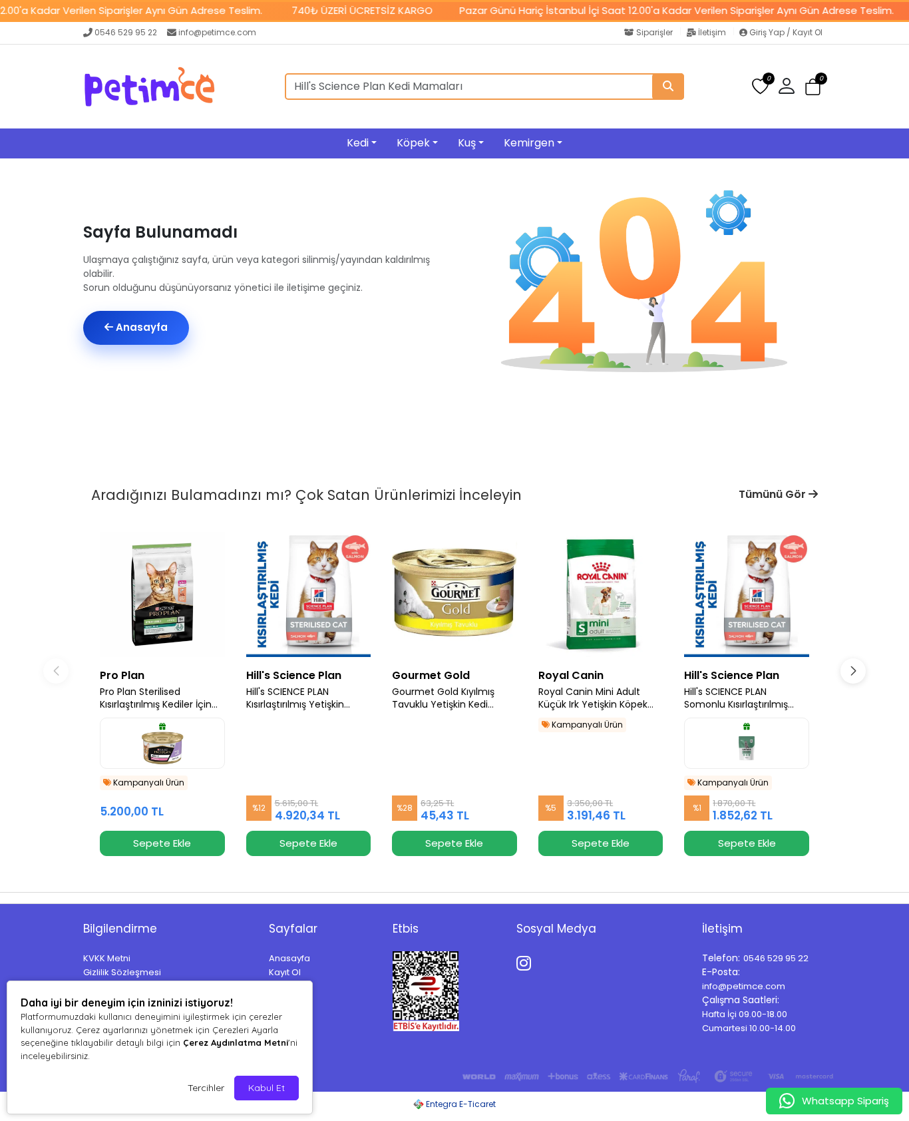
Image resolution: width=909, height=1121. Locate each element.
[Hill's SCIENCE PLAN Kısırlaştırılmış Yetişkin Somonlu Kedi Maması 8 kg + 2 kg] (308, 594)
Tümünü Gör (774, 494)
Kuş (467, 142)
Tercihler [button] (206, 1088)
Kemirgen (529, 142)
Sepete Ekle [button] (162, 843)
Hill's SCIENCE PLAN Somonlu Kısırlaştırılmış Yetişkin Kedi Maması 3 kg (743, 698)
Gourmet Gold (431, 675)
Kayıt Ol (285, 972)
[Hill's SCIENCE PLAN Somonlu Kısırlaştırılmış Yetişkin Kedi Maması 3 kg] (746, 594)
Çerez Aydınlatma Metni (235, 1042)
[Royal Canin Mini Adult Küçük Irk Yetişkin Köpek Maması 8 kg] (600, 594)
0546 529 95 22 (125, 32)
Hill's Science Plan (293, 675)
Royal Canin (571, 675)
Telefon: (721, 958)
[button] (813, 87)
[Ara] (668, 86)
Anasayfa (140, 327)
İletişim (712, 32)
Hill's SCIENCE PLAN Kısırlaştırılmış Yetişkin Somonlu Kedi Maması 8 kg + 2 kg (308, 698)
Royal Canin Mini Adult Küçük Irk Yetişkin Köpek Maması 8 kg (592, 698)
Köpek (413, 142)
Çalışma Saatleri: (740, 1000)
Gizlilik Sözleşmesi (122, 972)
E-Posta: (721, 972)
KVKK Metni (106, 958)
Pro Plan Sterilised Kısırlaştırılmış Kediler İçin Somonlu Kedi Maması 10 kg (157, 698)
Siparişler (654, 32)
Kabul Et (266, 1088)
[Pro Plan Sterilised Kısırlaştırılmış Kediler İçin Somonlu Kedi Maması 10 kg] (162, 594)
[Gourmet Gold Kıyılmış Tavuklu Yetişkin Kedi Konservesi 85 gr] (454, 594)
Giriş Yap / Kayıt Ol (784, 32)
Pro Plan (122, 675)
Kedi (358, 142)
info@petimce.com (217, 32)
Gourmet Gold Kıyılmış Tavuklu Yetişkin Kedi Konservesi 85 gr (443, 698)
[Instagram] (526, 961)
